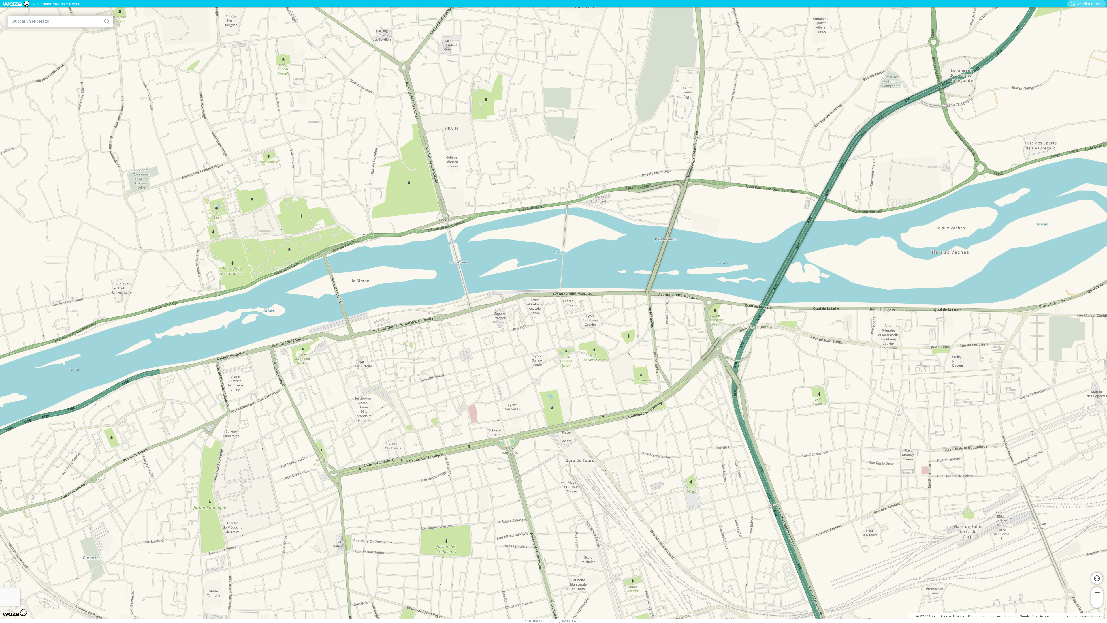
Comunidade (978, 616)
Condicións (1028, 616)
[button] (1097, 592)
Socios (996, 616)
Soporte (1010, 616)
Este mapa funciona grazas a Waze (553, 621)
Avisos (1044, 616)
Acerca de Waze (952, 616)
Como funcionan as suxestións (1076, 616)
